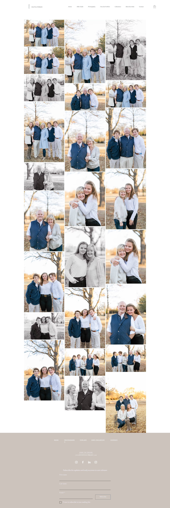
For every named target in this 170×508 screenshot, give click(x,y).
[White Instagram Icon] (95, 462)
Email (62, 492)
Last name (63, 484)
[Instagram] (76, 462)
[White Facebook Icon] (83, 462)
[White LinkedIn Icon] (89, 462)
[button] (117, 7)
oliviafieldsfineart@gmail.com (86, 455)
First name (63, 475)
